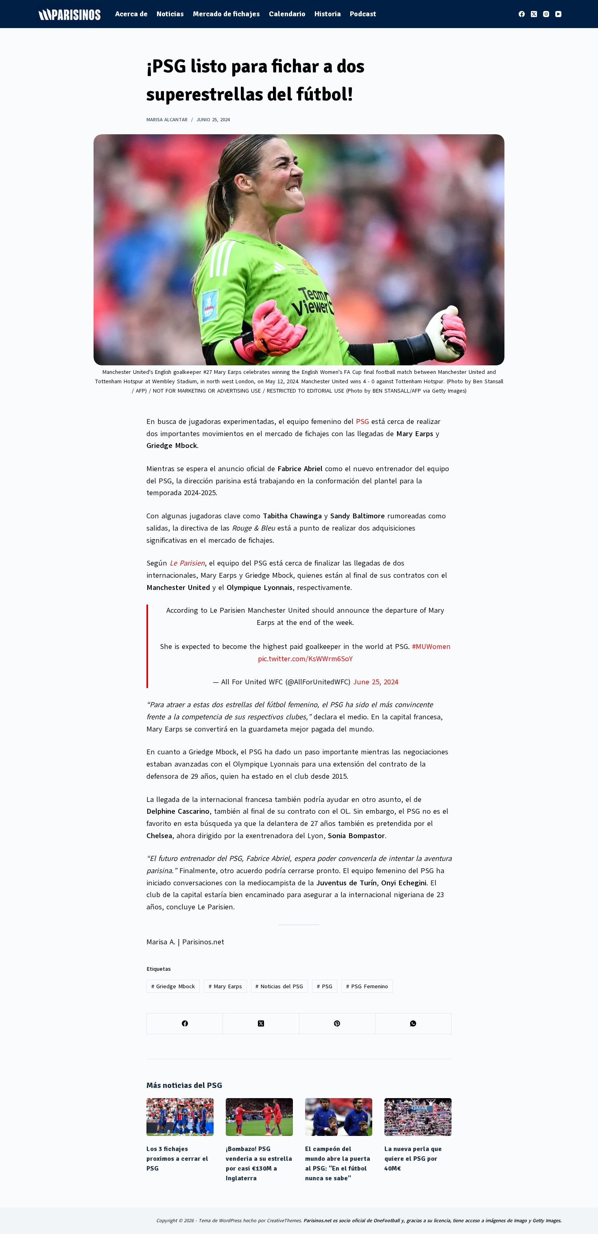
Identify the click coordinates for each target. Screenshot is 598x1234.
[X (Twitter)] (534, 14)
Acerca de (131, 13)
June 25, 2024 (375, 682)
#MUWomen (431, 646)
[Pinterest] (337, 1023)
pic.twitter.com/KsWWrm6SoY (305, 659)
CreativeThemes (284, 1220)
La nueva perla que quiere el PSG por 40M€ (413, 1159)
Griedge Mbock (173, 986)
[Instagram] (546, 14)
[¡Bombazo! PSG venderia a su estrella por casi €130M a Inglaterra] (259, 1117)
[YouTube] (558, 14)
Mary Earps (225, 986)
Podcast (363, 13)
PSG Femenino (367, 986)
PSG (362, 421)
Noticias (170, 13)
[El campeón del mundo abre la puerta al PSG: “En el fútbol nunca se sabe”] (338, 1117)
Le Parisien (187, 563)
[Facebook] (522, 14)
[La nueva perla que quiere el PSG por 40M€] (418, 1117)
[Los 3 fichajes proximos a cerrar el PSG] (180, 1117)
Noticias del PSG (279, 986)
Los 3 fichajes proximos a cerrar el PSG (177, 1159)
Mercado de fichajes (226, 13)
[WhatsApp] (413, 1023)
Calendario (287, 13)
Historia (327, 13)
